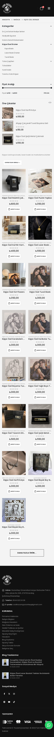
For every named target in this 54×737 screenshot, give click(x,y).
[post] (5, 662)
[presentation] (49, 102)
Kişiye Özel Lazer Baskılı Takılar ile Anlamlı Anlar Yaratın (29, 674)
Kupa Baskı (9, 48)
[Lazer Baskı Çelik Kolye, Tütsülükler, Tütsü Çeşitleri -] (7, 8)
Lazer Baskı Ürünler (21, 478)
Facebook (4, 694)
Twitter (9, 694)
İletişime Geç (7, 648)
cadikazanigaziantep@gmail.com (27, 604)
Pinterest (4, 702)
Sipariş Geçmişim (9, 634)
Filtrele (46, 93)
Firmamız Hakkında (10, 616)
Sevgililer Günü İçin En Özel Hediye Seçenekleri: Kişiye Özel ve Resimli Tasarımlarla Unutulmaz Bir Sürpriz (26, 662)
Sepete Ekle (15, 209)
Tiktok (14, 702)
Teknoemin (7, 728)
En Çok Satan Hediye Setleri (13, 31)
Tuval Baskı (32, 290)
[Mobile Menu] (49, 8)
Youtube (9, 702)
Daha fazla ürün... (27, 553)
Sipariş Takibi (7, 642)
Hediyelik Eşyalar (7, 196)
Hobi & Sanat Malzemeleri (12, 40)
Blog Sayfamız (8, 639)
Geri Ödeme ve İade (11, 625)
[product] (14, 181)
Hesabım (6, 637)
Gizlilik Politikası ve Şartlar (12, 628)
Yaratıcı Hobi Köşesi (10, 74)
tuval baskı (6, 70)
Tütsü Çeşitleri (8, 61)
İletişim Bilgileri (8, 619)
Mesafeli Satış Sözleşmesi (13, 631)
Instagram (14, 694)
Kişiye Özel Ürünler (19, 196)
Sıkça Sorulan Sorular (11, 645)
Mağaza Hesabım (9, 622)
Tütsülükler (6, 65)
